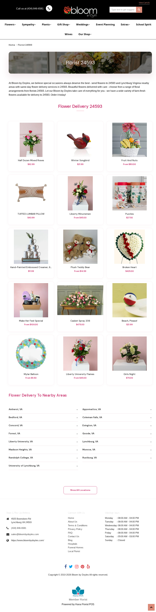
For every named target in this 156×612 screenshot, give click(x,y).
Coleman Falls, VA (92, 417)
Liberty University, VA (21, 441)
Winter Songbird (80, 160)
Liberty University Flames (80, 374)
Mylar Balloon (31, 374)
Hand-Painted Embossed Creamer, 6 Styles (31, 267)
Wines (68, 34)
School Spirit (143, 24)
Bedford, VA (15, 417)
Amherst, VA (15, 409)
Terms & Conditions (77, 525)
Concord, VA (16, 425)
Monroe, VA (88, 449)
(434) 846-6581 (18, 528)
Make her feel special (31, 320)
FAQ (70, 532)
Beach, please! (129, 320)
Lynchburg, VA (90, 441)
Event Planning (105, 24)
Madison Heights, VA (20, 449)
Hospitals (72, 544)
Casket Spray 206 (80, 320)
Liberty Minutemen (80, 213)
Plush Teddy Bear (80, 267)
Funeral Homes (75, 547)
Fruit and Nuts (129, 160)
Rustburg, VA (89, 457)
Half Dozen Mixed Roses (31, 160)
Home (12, 44)
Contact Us (73, 536)
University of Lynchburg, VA (24, 465)
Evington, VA (89, 425)
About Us (72, 521)
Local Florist (74, 551)
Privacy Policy (75, 529)
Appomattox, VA (91, 409)
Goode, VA (88, 433)
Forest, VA (14, 433)
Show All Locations (80, 490)
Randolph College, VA (21, 457)
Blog (70, 540)
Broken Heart (129, 267)
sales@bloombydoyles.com (25, 534)
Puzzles (129, 213)
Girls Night (129, 374)
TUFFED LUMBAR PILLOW (31, 213)
